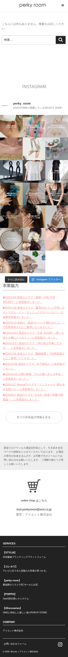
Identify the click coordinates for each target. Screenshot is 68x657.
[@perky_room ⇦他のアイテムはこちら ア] (34, 216)
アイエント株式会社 (13, 630)
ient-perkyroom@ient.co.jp (34, 509)
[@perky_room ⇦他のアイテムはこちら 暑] (56, 171)
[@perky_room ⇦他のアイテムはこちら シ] (34, 262)
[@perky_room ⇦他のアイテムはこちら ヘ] (11, 194)
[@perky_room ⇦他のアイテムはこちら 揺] (56, 239)
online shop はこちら (34, 500)
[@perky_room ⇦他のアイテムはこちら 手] (56, 216)
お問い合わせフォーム (15, 643)
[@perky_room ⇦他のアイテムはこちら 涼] (34, 149)
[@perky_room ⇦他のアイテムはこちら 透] (56, 149)
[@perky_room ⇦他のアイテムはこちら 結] (34, 239)
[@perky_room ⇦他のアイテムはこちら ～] (56, 126)
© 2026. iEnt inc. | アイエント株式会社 (20, 651)
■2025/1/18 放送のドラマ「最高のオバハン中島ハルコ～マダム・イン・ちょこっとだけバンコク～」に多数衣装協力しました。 (34, 312)
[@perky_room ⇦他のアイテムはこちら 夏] (11, 126)
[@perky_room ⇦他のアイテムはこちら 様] (34, 126)
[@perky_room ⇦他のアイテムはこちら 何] (34, 171)
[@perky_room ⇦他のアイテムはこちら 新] (11, 171)
